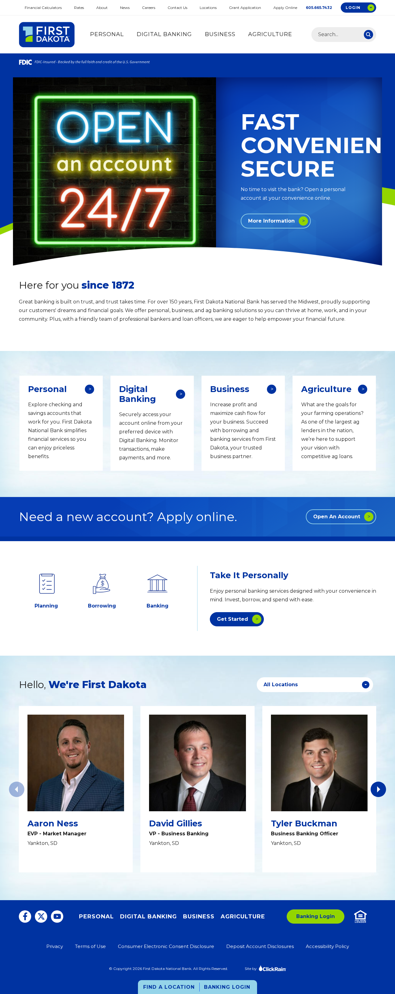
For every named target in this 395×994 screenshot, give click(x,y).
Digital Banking (164, 34)
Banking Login (227, 987)
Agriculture (270, 34)
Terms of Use (90, 946)
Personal (107, 34)
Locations (208, 7)
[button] (378, 789)
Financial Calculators (43, 7)
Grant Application (245, 7)
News (125, 7)
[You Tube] (57, 916)
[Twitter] (41, 916)
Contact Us (177, 7)
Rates (79, 7)
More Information (271, 221)
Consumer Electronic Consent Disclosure (166, 946)
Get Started (232, 619)
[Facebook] (25, 916)
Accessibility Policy (327, 946)
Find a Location (169, 987)
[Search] (368, 34)
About (102, 7)
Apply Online (285, 7)
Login (353, 7)
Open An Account (336, 517)
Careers (148, 7)
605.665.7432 (319, 7)
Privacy (54, 946)
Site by (251, 968)
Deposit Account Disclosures (260, 946)
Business (220, 34)
